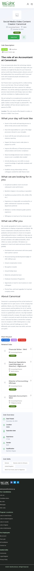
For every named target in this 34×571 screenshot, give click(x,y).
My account (3, 536)
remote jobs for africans (20, 463)
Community (3, 553)
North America (15, 371)
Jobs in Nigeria (4, 525)
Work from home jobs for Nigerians (15, 469)
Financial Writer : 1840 (18, 349)
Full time (17, 32)
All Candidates (4, 542)
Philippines (14, 403)
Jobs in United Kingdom (6, 518)
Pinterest (22, 340)
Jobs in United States (5, 515)
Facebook (6, 340)
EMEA (25, 27)
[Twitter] (15, 482)
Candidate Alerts (4, 498)
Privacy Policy (3, 559)
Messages (2, 504)
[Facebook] (11, 482)
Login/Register (4, 556)
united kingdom (9, 466)
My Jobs (2, 501)
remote (7, 463)
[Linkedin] (18, 482)
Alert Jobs (2, 508)
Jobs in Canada (4, 522)
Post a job (2, 539)
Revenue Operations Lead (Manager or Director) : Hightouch (17, 364)
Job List (2, 495)
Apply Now (14, 37)
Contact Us (3, 545)
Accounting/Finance (13, 27)
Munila (19, 403)
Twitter (14, 340)
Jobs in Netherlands (5, 528)
